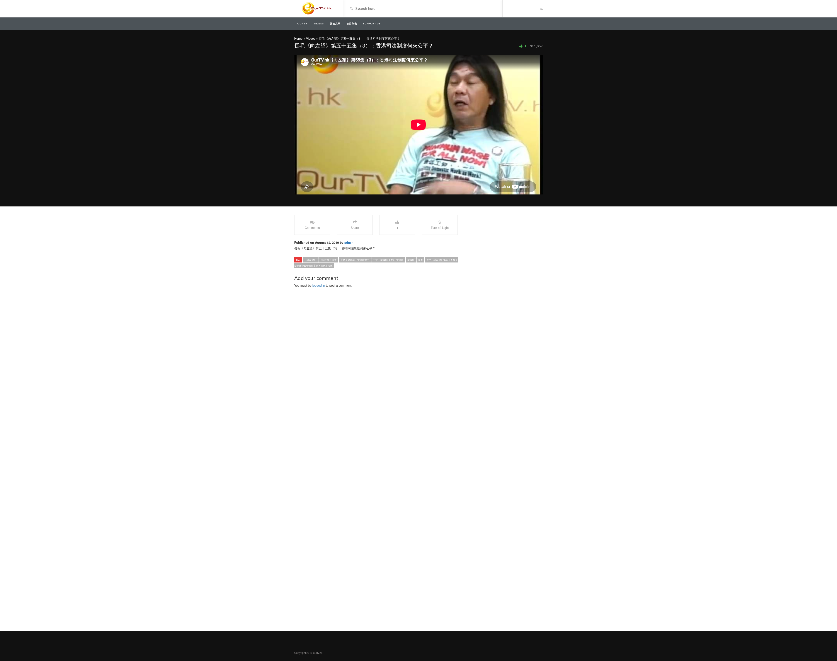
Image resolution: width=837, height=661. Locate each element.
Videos (318, 23)
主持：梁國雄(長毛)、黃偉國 (388, 259)
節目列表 (352, 23)
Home (298, 38)
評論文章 (335, 23)
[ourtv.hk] (317, 8)
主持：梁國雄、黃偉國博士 (354, 259)
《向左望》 (310, 259)
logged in (318, 285)
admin (349, 242)
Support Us (371, 23)
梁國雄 (410, 259)
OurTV (302, 23)
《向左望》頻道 (328, 259)
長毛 (420, 259)
